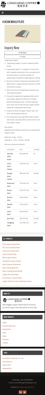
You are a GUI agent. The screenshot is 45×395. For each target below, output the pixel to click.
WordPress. (30, 387)
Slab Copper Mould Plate (11, 244)
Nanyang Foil (7, 368)
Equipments (7, 329)
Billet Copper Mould (9, 258)
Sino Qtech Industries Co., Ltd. (13, 358)
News (4, 336)
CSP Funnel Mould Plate (10, 251)
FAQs (4, 333)
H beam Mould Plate (9, 254)
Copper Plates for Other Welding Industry (17, 281)
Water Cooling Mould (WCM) (12, 271)
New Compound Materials (11, 264)
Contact (5, 343)
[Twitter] (24, 392)
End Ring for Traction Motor (12, 278)
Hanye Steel (7, 365)
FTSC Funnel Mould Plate (11, 248)
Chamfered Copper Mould (11, 261)
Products (6, 339)
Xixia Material (7, 362)
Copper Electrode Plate (10, 274)
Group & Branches (9, 326)
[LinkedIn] (20, 392)
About (5, 323)
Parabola (22, 387)
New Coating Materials (10, 268)
